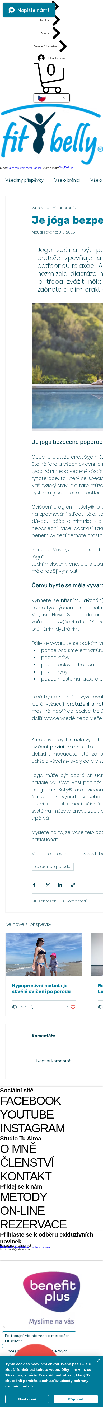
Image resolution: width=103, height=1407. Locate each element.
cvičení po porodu (52, 866)
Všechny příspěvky (24, 180)
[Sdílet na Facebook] (34, 884)
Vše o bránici (67, 180)
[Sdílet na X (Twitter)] (47, 884)
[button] (52, 78)
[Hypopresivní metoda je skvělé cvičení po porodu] (44, 954)
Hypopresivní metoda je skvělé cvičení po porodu (41, 988)
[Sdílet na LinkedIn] (60, 884)
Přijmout (76, 1399)
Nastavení (27, 1399)
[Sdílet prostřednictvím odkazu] (73, 884)
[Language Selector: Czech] (52, 97)
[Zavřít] (95, 1363)
